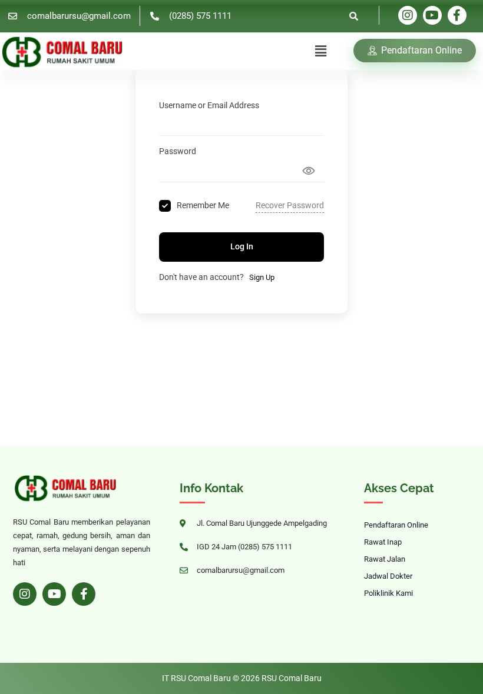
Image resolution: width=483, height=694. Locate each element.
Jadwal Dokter (388, 576)
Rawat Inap (383, 542)
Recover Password (290, 205)
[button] (321, 51)
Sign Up (261, 277)
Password (177, 151)
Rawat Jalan (384, 559)
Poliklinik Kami (388, 593)
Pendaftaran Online (396, 524)
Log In (241, 246)
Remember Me (203, 205)
